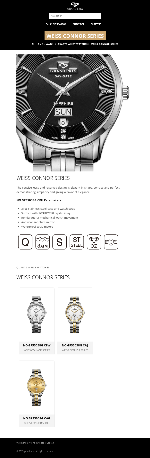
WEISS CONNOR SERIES (105, 44)
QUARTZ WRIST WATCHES (72, 44)
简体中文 (96, 24)
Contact (78, 24)
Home (39, 44)
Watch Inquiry (23, 442)
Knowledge (38, 442)
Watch (50, 44)
